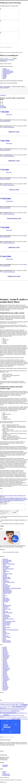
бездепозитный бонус (8, 713)
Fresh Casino (6, 198)
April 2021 (5, 674)
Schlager (12, 708)
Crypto (4, 572)
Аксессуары (5, 617)
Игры (4, 626)
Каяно (4, 631)
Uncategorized (6, 615)
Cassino (4, 570)
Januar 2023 (5, 654)
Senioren (19, 708)
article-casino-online (7, 560)
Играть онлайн (6, 624)
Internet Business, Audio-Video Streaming (12, 588)
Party (13, 706)
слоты (18, 719)
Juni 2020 (5, 682)
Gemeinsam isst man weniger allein (9, 704)
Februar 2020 (5, 687)
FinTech (4, 579)
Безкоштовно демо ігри (8, 618)
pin (3, 602)
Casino (4, 565)
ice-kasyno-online (6, 585)
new (4, 594)
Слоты (4, 638)
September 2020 (6, 678)
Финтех (4, 639)
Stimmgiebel (6, 709)
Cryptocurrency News (7, 573)
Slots (4, 610)
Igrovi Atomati (7, 86)
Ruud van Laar (8, 708)
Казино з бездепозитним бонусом (10, 629)
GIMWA (20, 704)
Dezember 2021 (6, 667)
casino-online (5, 567)
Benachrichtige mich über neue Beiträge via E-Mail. (13, 523)
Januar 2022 (5, 666)
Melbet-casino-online (7, 590)
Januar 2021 (5, 677)
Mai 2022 (5, 661)
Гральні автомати (7, 622)
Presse (4, 772)
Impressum (5, 766)
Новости (5, 632)
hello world (5, 584)
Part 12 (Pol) (5, 601)
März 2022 (5, 664)
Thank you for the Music (20, 709)
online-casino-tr (6, 600)
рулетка (9, 718)
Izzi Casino (5, 227)
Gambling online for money (9, 582)
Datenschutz (5, 765)
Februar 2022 (5, 665)
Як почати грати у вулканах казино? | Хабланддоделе (12, 495)
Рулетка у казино (7, 637)
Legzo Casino (6, 256)
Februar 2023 (5, 653)
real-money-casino (7, 609)
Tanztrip (14, 709)
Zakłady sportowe (6, 616)
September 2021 (6, 669)
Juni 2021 (5, 671)
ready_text (5, 607)
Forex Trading (6, 581)
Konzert (24, 704)
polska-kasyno (6, 606)
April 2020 (5, 685)
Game (4, 583)
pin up (4, 604)
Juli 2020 (5, 681)
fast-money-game (6, 577)
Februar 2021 (5, 676)
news (4, 596)
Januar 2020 (5, 688)
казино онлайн (11, 715)
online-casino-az (6, 599)
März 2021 (5, 675)
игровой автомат (20, 712)
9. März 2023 (3, 95)
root (2, 105)
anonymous (5, 559)
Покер (4, 634)
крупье (2, 717)
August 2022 (5, 658)
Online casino (6, 598)
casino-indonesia (6, 566)
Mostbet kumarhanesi (7, 591)
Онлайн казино (6, 633)
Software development (7, 612)
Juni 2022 (5, 660)
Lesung (1, 706)
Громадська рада (6, 623)
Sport (4, 613)
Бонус (4, 620)
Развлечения (5, 635)
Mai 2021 (5, 672)
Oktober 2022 (6, 657)
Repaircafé (2, 708)
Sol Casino (5, 111)
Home (1, 86)
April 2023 (5, 650)
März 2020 (5, 686)
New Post (5, 595)
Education (5, 574)
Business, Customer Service (9, 563)
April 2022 (5, 663)
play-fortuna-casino (7, 605)
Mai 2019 (5, 689)
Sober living (5, 611)
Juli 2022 (5, 659)
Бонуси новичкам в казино (9, 621)
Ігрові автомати (6, 627)
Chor (16, 702)
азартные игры (15, 711)
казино (6, 715)
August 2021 (5, 670)
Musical (9, 706)
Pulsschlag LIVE (21, 706)
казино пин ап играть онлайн (19, 715)
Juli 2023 (5, 647)
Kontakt (4, 771)
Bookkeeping (5, 562)
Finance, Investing (7, 578)
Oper (11, 706)
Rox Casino (6, 140)
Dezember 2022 (6, 655)
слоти (13, 719)
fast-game (5, 576)
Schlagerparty (16, 708)
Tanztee (12, 709)
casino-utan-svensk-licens (8, 568)
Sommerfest (2, 709)
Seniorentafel (23, 708)
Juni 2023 (5, 648)
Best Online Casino (7, 561)
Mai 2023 (5, 649)
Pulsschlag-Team (6, 775)
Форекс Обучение (7, 641)
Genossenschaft (6, 774)
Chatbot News (6, 571)
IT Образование (6, 589)
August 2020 (5, 680)
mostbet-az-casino (6, 593)
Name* (1, 511)
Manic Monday (5, 706)
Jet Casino (5, 169)
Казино (4, 628)
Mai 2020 (5, 683)
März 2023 (5, 652)
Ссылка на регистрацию (8, 127)
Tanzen (9, 709)
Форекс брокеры (6, 640)
